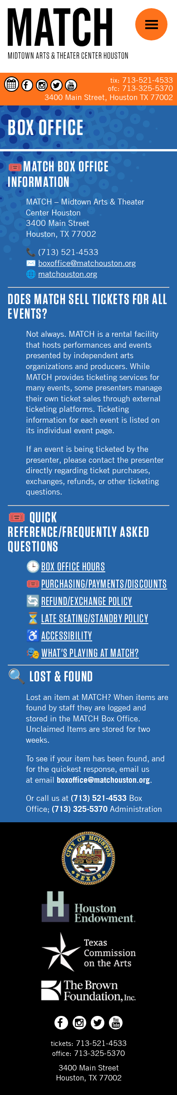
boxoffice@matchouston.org (87, 263)
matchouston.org (67, 274)
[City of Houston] (88, 882)
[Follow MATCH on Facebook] (27, 85)
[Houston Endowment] (88, 922)
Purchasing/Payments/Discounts (104, 583)
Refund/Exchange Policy (87, 601)
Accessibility (66, 635)
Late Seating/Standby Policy (94, 618)
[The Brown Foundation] (88, 1001)
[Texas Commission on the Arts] (88, 973)
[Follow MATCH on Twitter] (56, 85)
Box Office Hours (73, 566)
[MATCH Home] (60, 27)
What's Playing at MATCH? (90, 653)
